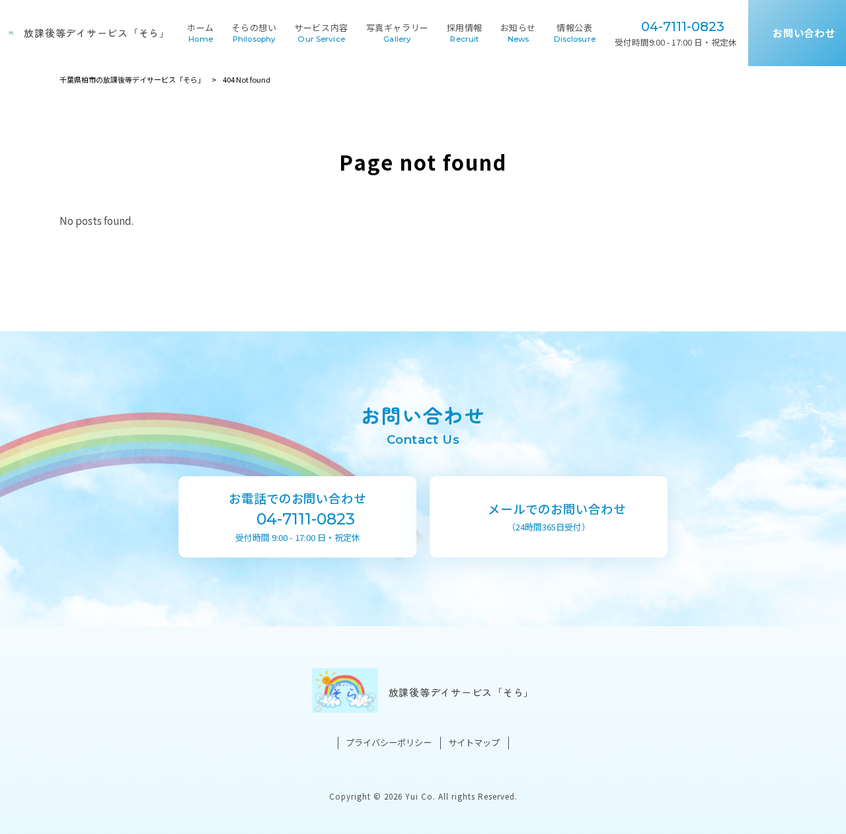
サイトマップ (474, 743)
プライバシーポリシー (389, 743)
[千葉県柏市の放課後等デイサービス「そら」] (11, 33)
